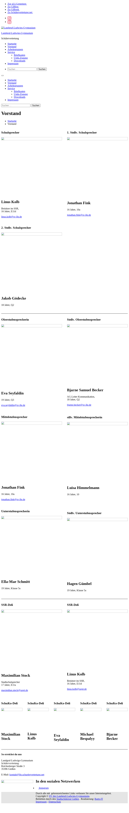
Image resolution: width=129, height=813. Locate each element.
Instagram (43, 788)
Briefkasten (19, 55)
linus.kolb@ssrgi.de (77, 689)
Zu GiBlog (13, 6)
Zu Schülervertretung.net (20, 12)
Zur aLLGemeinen (17, 4)
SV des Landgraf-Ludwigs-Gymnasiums (69, 796)
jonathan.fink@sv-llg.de (79, 215)
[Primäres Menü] (2, 75)
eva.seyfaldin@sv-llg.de (13, 405)
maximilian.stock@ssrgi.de (14, 690)
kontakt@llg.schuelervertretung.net (26, 774)
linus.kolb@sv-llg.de (11, 216)
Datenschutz (55, 801)
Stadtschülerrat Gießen (67, 799)
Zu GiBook (14, 9)
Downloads (19, 60)
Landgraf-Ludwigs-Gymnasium (17, 33)
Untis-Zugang (21, 58)
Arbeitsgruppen (15, 49)
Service (11, 52)
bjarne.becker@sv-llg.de (79, 405)
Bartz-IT (99, 799)
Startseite (12, 43)
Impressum (13, 63)
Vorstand (12, 46)
